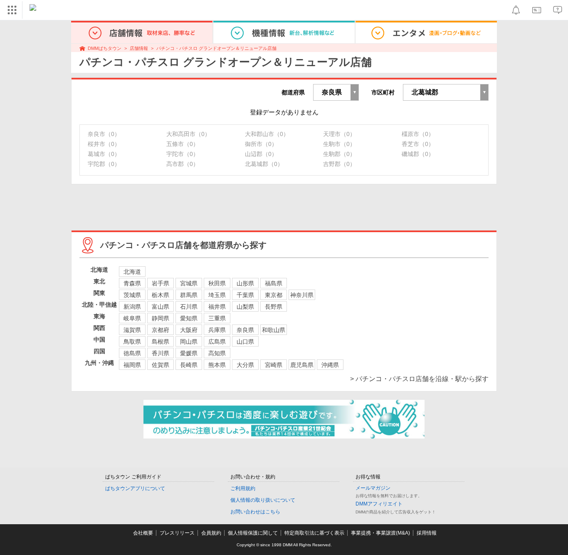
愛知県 (189, 318)
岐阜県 (132, 318)
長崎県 (189, 365)
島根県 (160, 341)
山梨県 (245, 306)
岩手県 (160, 283)
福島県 (273, 283)
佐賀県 (160, 365)
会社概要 (143, 533)
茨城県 (132, 295)
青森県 (132, 283)
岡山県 (189, 341)
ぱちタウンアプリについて (135, 488)
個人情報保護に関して (253, 533)
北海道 (132, 271)
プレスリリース (177, 533)
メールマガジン (373, 488)
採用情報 (427, 533)
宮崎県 (273, 365)
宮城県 (189, 283)
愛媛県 (189, 353)
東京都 (273, 295)
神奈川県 (302, 295)
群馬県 (189, 295)
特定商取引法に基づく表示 (314, 533)
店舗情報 (139, 48)
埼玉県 (217, 295)
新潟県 (132, 306)
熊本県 (217, 365)
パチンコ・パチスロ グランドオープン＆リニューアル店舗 (216, 48)
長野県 (273, 306)
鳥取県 (132, 341)
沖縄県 (330, 365)
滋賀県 (132, 330)
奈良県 (245, 330)
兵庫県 (217, 330)
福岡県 (132, 365)
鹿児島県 (302, 365)
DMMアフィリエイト (379, 504)
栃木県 (160, 295)
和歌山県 (273, 330)
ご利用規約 (242, 488)
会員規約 (211, 533)
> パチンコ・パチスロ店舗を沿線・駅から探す (419, 378)
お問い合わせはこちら (255, 512)
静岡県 (160, 318)
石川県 (189, 306)
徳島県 (132, 353)
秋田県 (217, 283)
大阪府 (189, 330)
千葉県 (245, 295)
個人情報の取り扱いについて (262, 500)
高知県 (217, 353)
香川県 (160, 353)
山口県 (245, 341)
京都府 (160, 330)
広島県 (217, 341)
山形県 (245, 283)
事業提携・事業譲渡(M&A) (380, 533)
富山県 (160, 306)
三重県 (217, 318)
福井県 (217, 306)
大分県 (245, 365)
